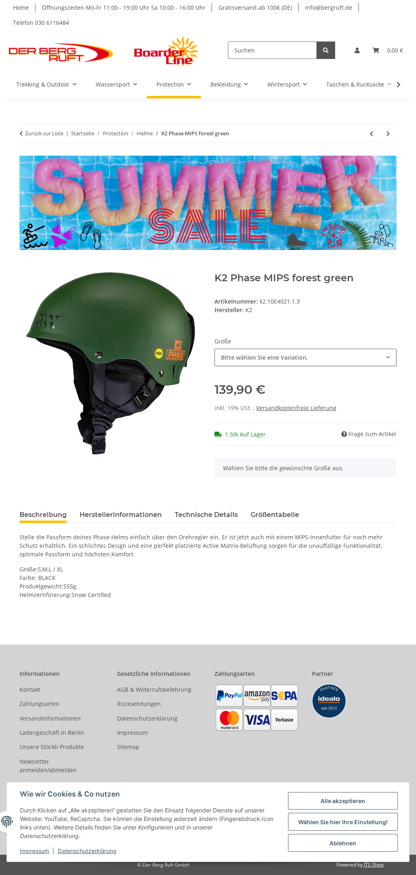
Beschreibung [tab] (43, 515)
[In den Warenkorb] (26, 267)
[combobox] (305, 357)
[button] (357, 50)
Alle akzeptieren (343, 800)
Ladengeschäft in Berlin (52, 732)
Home (21, 7)
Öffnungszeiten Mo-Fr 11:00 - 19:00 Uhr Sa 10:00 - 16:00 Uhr (124, 7)
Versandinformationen (50, 718)
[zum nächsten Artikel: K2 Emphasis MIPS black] (388, 133)
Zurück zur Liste (44, 133)
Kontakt (30, 689)
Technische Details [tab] (206, 515)
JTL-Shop (374, 864)
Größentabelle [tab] (275, 515)
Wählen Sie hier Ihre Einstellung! (343, 822)
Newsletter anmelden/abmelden (48, 766)
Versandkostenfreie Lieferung (296, 408)
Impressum (34, 850)
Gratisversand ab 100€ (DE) (255, 7)
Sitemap (128, 747)
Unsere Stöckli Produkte (52, 747)
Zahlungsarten (39, 704)
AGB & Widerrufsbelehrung (154, 689)
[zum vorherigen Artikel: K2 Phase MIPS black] (371, 133)
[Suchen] (325, 50)
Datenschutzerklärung (87, 850)
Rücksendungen (139, 704)
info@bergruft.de (328, 7)
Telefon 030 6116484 (41, 22)
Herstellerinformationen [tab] (121, 515)
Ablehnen (342, 843)
